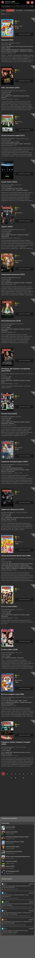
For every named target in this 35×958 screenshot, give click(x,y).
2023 (10, 231)
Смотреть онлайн (24, 34)
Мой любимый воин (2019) (11, 321)
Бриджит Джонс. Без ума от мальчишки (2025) (16, 916)
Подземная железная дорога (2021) (14, 461)
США (7, 46)
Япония (17, 46)
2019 (10, 325)
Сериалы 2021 (8, 96)
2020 (10, 377)
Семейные (30, 51)
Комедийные (15, 51)
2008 (10, 654)
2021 (10, 92)
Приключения (23, 51)
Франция (11, 565)
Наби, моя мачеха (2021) (10, 88)
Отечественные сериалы (11, 143)
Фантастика (8, 190)
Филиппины (12, 46)
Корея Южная (23, 46)
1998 (10, 44)
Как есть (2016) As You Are (10, 898)
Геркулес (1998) (7, 40)
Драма (27, 96)
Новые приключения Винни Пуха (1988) (16, 556)
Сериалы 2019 (8, 329)
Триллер (7, 234)
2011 (10, 140)
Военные (3, 471)
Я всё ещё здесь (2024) (10, 934)
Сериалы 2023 (5, 236)
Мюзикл (3, 568)
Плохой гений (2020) (9, 414)
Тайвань (3, 48)
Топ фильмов (10, 10)
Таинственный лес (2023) (10, 889)
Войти (28, 2)
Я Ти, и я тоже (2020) (9, 606)
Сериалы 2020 (8, 380)
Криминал (11, 423)
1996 (10, 699)
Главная (3, 10)
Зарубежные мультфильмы (12, 49)
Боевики (9, 51)
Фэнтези (3, 51)
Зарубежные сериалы (26, 49)
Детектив (3, 97)
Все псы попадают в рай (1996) (12, 694)
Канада (27, 565)
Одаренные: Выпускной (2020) (12, 509)
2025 (10, 186)
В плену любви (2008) (9, 649)
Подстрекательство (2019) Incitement (14, 925)
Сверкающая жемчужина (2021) (13, 274)
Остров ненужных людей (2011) (13, 135)
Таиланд (8, 48)
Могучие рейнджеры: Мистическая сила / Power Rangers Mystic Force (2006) (18, 907)
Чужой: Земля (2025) (9, 182)
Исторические (10, 471)
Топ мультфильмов (29, 10)
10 (15, 778)
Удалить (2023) (7, 227)
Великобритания (10, 188)
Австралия (30, 46)
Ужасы (13, 190)
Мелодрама (29, 282)
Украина (12, 142)
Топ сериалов (18, 10)
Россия (8, 142)
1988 (10, 562)
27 (23, 778)
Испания (25, 700)
